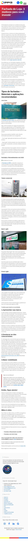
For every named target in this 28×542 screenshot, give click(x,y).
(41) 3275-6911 (7, 489)
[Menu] (25, 4)
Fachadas (6, 500)
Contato (5, 510)
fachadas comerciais (9, 85)
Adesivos (6, 497)
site (15, 439)
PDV (5, 506)
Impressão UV (7, 501)
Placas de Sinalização (8, 504)
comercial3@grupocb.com (10, 488)
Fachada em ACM (6, 163)
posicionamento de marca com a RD (10, 355)
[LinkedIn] (13, 524)
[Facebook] (9, 524)
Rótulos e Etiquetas (8, 503)
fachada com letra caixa (8, 120)
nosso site (22, 446)
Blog (5, 509)
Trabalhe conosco (8, 513)
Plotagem (6, 498)
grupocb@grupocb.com (9, 486)
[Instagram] (4, 524)
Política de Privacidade (9, 512)
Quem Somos (7, 507)
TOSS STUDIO (18, 529)
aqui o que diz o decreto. (16, 59)
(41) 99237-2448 (7, 491)
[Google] (18, 524)
